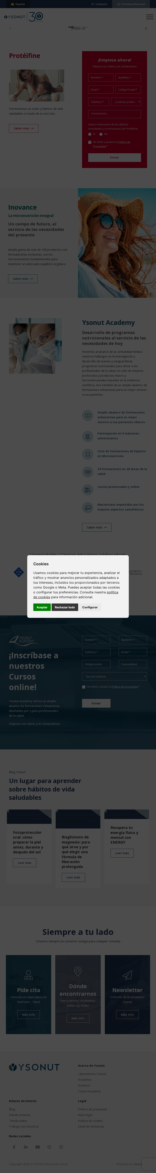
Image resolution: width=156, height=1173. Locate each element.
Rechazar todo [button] (65, 607)
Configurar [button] (90, 607)
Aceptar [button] (42, 607)
